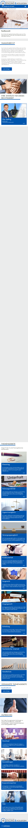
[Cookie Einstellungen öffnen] (2, 826)
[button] (25, 6)
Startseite (4, 9)
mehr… (24, 123)
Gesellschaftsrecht (6, 688)
